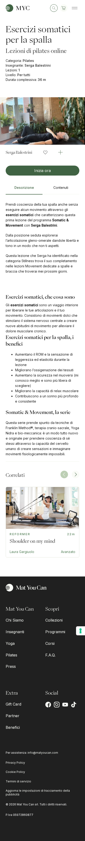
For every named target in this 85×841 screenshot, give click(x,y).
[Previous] (64, 474)
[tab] (24, 189)
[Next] (75, 474)
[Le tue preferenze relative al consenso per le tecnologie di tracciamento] (80, 630)
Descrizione (24, 188)
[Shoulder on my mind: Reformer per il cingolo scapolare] (42, 522)
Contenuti (60, 188)
